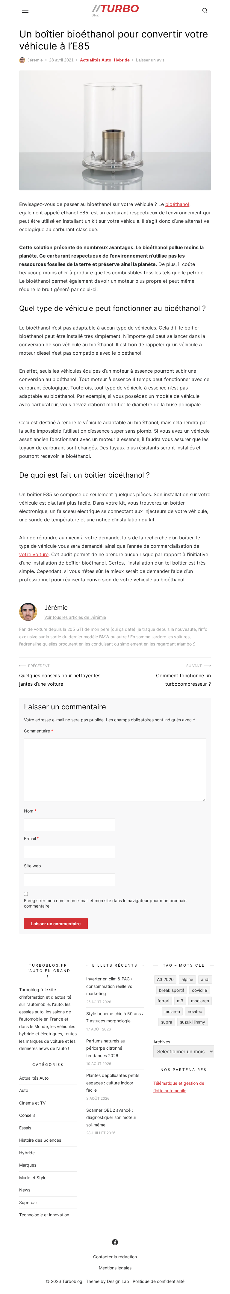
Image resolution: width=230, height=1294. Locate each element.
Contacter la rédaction (115, 1256)
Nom (30, 810)
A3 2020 (165, 979)
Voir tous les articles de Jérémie (75, 617)
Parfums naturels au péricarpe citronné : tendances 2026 (105, 1048)
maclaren (200, 1000)
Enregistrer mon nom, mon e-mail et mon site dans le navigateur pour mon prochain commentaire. (105, 903)
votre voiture (34, 554)
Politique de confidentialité (158, 1281)
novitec (195, 1011)
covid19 (200, 990)
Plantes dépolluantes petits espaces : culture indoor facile (112, 1083)
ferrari (163, 1000)
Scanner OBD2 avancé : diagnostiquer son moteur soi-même (111, 1117)
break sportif (171, 990)
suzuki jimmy (192, 1021)
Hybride (122, 60)
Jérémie (35, 60)
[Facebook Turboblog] (115, 1242)
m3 (180, 1000)
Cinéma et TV (32, 1102)
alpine (187, 979)
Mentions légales (115, 1267)
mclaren (172, 1011)
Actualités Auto (95, 60)
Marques (27, 1164)
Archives (161, 1041)
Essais (25, 1127)
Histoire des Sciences (40, 1140)
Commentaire (38, 730)
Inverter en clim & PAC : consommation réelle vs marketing (109, 986)
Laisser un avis (150, 60)
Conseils (27, 1115)
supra (166, 1021)
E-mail (31, 838)
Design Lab (118, 1281)
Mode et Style (32, 1177)
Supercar (28, 1202)
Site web (32, 865)
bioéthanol (177, 204)
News (24, 1189)
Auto (23, 1090)
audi (205, 979)
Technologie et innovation (44, 1214)
